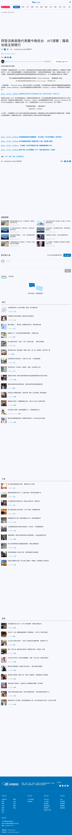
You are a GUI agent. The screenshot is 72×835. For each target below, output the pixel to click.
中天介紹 (46, 799)
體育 (46, 7)
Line (65, 786)
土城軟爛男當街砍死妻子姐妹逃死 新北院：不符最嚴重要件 (4, 529)
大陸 (60, 7)
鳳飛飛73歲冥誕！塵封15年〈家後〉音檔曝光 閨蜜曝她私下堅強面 (4, 677)
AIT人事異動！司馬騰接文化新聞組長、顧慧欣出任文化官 (40, 244)
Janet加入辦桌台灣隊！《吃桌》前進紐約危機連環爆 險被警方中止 (4, 643)
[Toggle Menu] (69, 7)
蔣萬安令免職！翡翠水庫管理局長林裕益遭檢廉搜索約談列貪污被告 (4, 378)
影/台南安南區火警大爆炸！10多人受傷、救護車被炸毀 (4, 512)
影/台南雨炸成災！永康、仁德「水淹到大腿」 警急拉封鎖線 (4, 344)
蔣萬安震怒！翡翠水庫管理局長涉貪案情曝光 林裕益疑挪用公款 (4, 537)
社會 (37, 7)
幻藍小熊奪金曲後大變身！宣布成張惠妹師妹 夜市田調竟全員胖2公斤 (4, 694)
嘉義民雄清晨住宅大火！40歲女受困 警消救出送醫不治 (4, 495)
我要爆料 (62, 805)
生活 (51, 7)
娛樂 (41, 7)
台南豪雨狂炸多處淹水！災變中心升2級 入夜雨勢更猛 (4, 361)
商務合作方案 (47, 810)
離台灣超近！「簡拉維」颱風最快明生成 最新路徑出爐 (4, 326)
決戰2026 (16, 7)
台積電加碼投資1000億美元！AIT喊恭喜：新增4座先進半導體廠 (5, 244)
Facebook (60, 786)
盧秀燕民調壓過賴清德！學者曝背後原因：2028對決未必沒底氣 (4, 420)
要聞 (32, 7)
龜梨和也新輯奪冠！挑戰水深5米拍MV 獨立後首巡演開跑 (4, 668)
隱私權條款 (47, 805)
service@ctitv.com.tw (13, 832)
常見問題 (62, 801)
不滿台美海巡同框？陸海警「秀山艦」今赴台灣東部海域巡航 (40, 223)
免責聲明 (46, 808)
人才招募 (46, 801)
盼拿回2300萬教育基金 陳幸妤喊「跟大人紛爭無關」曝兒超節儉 (4, 395)
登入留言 (67, 255)
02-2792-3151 (11, 830)
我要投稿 (62, 808)
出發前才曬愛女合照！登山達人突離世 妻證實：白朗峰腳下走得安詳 (4, 563)
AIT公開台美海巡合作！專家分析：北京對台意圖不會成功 (5, 230)
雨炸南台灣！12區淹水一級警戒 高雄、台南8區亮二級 (4, 369)
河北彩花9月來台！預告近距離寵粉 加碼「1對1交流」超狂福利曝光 (4, 660)
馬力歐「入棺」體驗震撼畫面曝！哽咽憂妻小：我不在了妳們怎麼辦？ (4, 634)
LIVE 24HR (6, 7)
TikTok (68, 786)
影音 (64, 7)
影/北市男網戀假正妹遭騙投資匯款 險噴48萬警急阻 (4, 546)
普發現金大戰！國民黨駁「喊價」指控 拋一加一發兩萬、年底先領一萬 (4, 352)
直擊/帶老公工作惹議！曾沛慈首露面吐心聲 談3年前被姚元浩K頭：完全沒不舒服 (4, 702)
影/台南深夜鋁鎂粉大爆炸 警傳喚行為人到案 (4, 486)
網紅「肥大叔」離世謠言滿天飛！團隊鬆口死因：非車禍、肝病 (4, 651)
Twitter (57, 786)
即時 (23, 7)
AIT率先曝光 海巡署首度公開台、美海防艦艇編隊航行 (40, 230)
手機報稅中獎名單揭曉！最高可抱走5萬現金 (4, 318)
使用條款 (46, 803)
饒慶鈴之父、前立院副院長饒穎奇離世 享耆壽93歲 (4, 335)
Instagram (62, 786)
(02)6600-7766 (9, 825)
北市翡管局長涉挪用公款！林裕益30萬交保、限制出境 (4, 503)
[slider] (24, 61)
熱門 (28, 7)
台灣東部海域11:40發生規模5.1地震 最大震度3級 (4, 309)
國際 (55, 7)
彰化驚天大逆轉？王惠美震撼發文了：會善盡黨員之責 (4, 412)
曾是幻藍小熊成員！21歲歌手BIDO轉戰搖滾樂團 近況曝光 (4, 685)
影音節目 (30, 801)
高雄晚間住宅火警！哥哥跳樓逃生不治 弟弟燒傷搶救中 (4, 520)
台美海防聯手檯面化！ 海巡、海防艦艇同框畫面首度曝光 (5, 237)
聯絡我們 (62, 803)
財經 (14, 808)
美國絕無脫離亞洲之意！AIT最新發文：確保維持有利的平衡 (5, 223)
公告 (61, 799)
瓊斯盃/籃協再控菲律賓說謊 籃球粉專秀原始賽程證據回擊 (4, 386)
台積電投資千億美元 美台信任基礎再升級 (40, 237)
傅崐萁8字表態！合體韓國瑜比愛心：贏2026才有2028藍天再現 (4, 403)
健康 (14, 805)
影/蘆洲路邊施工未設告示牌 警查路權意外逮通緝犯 (4, 554)
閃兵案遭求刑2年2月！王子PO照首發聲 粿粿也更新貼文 (4, 626)
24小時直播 (31, 799)
